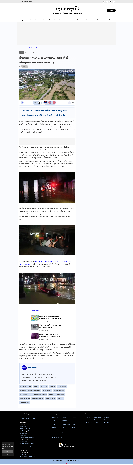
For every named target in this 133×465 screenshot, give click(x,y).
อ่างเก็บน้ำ (36, 387)
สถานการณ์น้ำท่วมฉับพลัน (34, 391)
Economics (29, 20)
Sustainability (57, 20)
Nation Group (97, 417)
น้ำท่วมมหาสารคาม (24, 403)
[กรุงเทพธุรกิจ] (21, 20)
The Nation (87, 417)
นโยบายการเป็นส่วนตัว (65, 432)
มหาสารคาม (52, 387)
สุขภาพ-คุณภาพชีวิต (25, 399)
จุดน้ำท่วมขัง (23, 391)
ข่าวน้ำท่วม (51, 395)
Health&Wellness (78, 20)
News (98, 20)
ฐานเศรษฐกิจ (107, 423)
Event (110, 20)
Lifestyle (92, 20)
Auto (65, 20)
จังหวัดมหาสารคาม (62, 387)
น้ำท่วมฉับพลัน (44, 387)
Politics (86, 20)
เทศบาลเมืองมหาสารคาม (37, 399)
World (69, 20)
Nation (96, 420)
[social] (104, 1)
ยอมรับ (7, 451)
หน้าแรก (21, 48)
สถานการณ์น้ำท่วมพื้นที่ (59, 391)
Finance (37, 20)
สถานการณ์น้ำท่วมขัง (25, 395)
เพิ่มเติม (4, 448)
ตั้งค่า (7, 454)
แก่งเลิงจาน (60, 399)
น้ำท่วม (29, 387)
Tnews (96, 423)
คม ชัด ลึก (106, 417)
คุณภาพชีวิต (23, 387)
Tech (50, 20)
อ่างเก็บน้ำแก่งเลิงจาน (50, 399)
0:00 (27, 102)
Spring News (107, 420)
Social (37, 48)
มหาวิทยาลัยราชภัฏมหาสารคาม (39, 395)
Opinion (104, 20)
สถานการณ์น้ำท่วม (47, 391)
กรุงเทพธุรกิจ (88, 420)
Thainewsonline (88, 423)
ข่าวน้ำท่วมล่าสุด (60, 395)
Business (44, 20)
